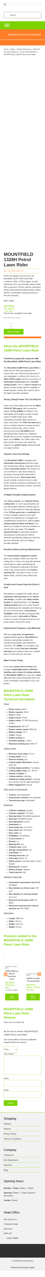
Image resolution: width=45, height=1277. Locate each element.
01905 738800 (12, 1238)
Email (6, 1090)
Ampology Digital (27, 1267)
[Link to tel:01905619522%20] (4, 1238)
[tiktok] (25, 1248)
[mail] (35, 1248)
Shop (12, 49)
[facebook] (10, 1248)
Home (6, 49)
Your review (9, 1054)
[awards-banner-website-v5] (22, 41)
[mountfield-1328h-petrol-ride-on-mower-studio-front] (22, 154)
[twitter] (15, 1248)
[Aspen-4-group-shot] (33, 951)
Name (6, 1078)
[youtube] (30, 1248)
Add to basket (13, 332)
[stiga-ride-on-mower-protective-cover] (12, 951)
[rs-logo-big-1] (22, 4)
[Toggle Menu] (7, 25)
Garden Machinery (24, 49)
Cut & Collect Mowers (28, 52)
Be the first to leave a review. (12, 317)
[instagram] (20, 1248)
